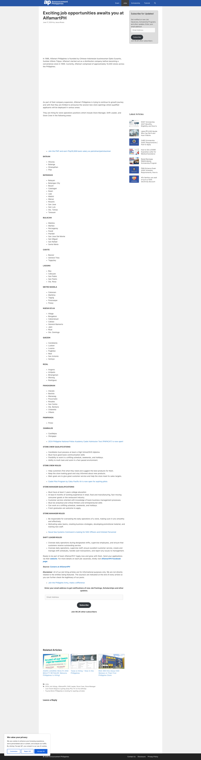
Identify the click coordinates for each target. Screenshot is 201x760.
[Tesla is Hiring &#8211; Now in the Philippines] (84, 661)
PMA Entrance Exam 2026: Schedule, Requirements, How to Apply (149, 170)
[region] (27, 745)
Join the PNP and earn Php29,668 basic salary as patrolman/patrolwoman (79, 151)
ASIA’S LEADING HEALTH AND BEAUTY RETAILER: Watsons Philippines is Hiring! (55, 673)
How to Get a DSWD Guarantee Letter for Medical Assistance (148, 152)
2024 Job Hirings (51, 686)
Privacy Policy (153, 757)
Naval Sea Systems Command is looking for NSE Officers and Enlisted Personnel (82, 532)
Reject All (27, 751)
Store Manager (90, 686)
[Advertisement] (84, 41)
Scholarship (135, 3)
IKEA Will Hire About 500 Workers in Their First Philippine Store (109, 673)
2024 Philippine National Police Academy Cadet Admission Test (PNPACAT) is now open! (85, 441)
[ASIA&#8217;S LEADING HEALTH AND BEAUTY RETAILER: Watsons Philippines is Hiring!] (56, 661)
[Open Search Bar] (155, 3)
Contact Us (131, 757)
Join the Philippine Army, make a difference (66, 583)
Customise (13, 751)
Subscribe (84, 605)
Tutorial (147, 3)
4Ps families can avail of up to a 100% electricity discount (149, 180)
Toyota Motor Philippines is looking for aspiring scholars (65, 691)
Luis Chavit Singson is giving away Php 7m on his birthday (65, 688)
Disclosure (142, 757)
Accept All (40, 751)
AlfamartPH (62, 686)
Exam (117, 3)
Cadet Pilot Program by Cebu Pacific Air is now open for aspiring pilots (77, 481)
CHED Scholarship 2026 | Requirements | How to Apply (149, 142)
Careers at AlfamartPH (60, 567)
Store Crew (80, 686)
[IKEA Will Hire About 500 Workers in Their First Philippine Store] (111, 661)
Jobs (125, 3)
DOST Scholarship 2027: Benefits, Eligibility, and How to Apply (149, 124)
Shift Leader (71, 686)
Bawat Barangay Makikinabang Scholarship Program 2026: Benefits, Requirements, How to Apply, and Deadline (149, 161)
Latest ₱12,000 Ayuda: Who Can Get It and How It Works (149, 133)
